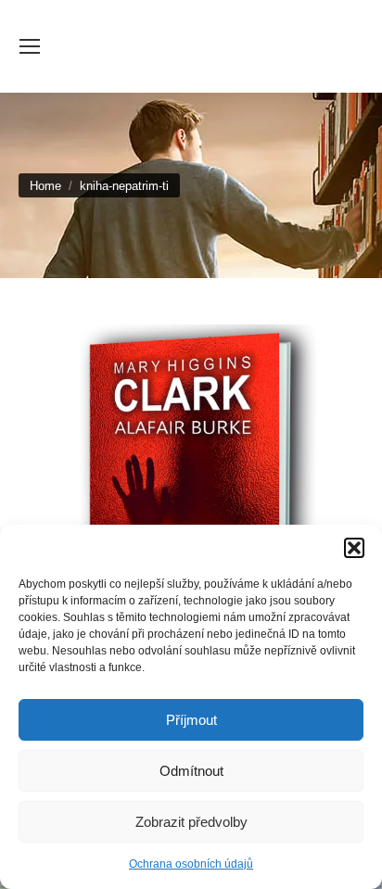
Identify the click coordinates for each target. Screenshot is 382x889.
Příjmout (191, 720)
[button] (354, 548)
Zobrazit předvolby (191, 822)
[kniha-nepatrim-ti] (191, 489)
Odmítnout (191, 771)
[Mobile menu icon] (30, 46)
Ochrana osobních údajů (191, 863)
